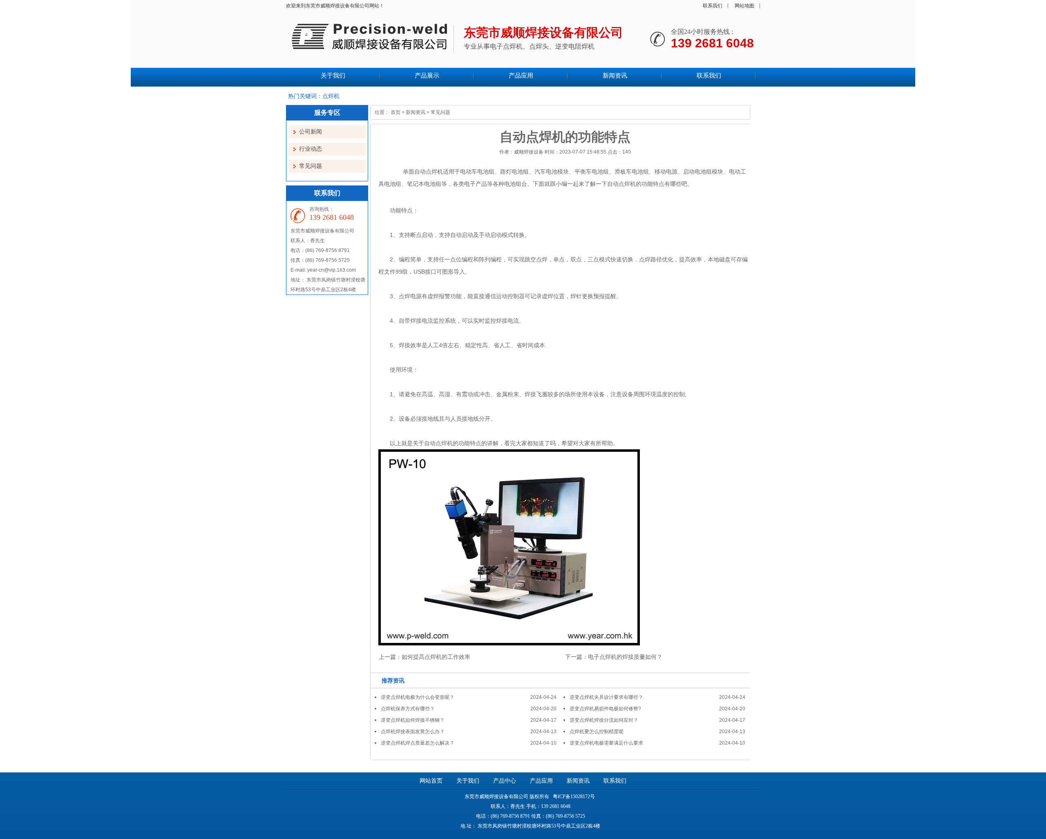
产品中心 (504, 781)
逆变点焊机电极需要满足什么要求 (606, 743)
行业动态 (310, 149)
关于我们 (467, 781)
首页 (395, 112)
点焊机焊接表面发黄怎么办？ (413, 731)
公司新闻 (310, 132)
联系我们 (712, 6)
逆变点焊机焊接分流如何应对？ (604, 720)
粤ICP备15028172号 (573, 796)
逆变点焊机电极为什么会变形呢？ (417, 697)
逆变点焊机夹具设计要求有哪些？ (606, 697)
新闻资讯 (415, 112)
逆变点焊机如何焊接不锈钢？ (413, 720)
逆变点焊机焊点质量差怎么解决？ (417, 743)
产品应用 (541, 781)
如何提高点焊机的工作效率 (436, 657)
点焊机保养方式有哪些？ (408, 709)
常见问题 (310, 166)
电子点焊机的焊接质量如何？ (625, 657)
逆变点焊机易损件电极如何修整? (605, 709)
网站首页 (431, 781)
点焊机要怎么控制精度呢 (597, 731)
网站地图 (744, 6)
